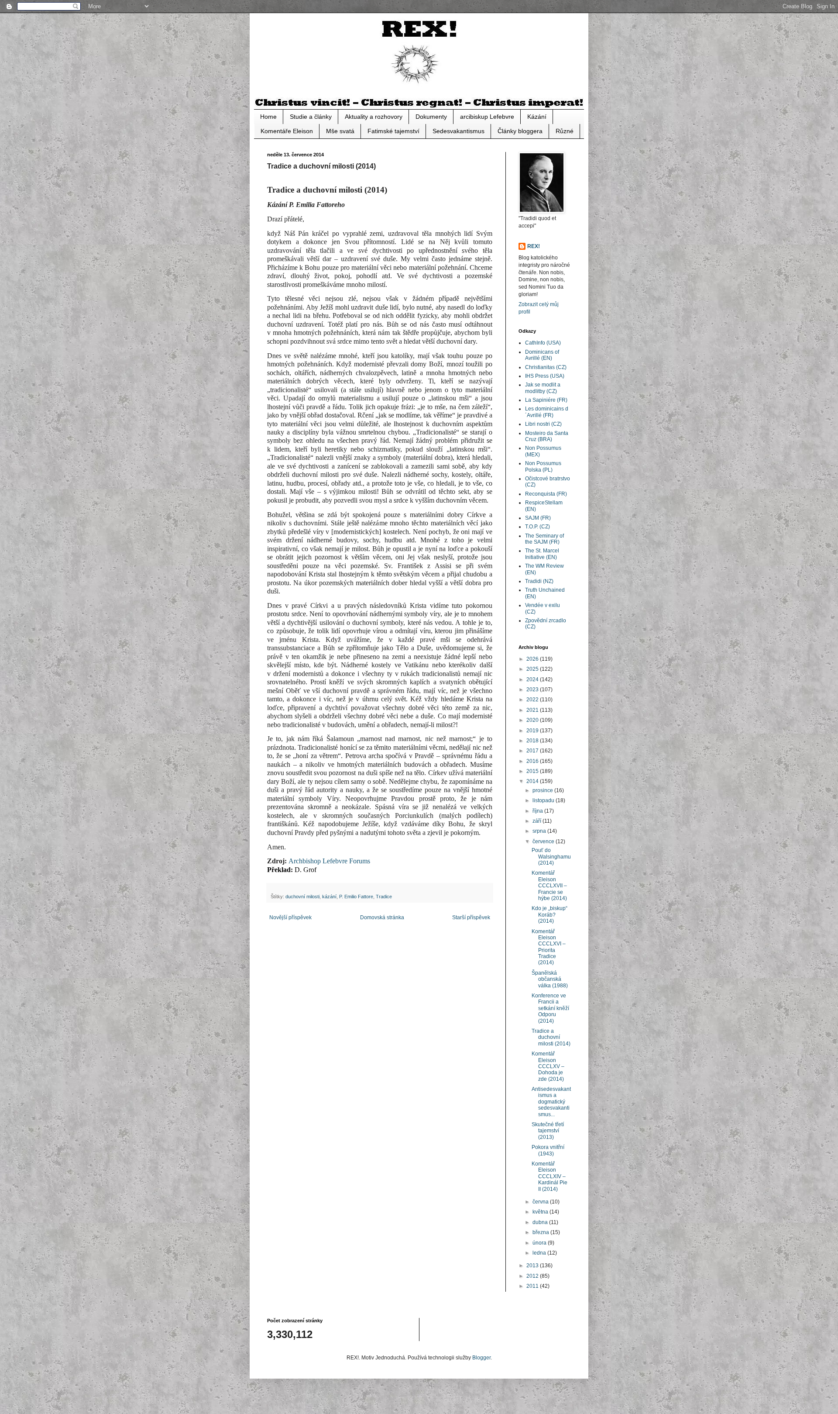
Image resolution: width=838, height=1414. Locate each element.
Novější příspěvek (290, 917)
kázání (329, 896)
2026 (533, 659)
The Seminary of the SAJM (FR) (544, 539)
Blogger (481, 1358)
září (537, 821)
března (541, 1232)
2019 (533, 731)
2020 (533, 720)
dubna (540, 1222)
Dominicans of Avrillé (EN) (542, 355)
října (538, 811)
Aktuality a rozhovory (373, 116)
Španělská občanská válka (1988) (550, 979)
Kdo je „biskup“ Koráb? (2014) (549, 914)
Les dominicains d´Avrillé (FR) (546, 412)
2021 (533, 710)
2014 (533, 781)
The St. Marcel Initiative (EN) (542, 554)
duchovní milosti (302, 896)
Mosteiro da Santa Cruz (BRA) (546, 436)
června (541, 1202)
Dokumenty (431, 116)
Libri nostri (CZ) (543, 424)
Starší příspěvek (471, 917)
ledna (539, 1253)
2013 (533, 1265)
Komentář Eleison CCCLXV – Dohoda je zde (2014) (548, 1066)
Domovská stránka (382, 917)
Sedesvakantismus (458, 131)
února (540, 1243)
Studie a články (311, 116)
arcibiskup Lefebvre (487, 116)
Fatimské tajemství (393, 131)
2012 (533, 1276)
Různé (565, 131)
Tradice (384, 896)
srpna (539, 831)
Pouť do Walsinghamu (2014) (551, 856)
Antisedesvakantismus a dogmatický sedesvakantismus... (551, 1101)
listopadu (544, 800)
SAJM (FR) (538, 518)
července (544, 841)
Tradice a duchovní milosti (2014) (551, 1037)
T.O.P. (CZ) (537, 527)
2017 (533, 751)
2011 (533, 1286)
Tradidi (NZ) (539, 581)
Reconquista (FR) (546, 494)
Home (268, 116)
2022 (533, 700)
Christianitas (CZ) (546, 367)
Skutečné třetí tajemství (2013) (548, 1130)
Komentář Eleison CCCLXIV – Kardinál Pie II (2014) (549, 1176)
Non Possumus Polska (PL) (543, 466)
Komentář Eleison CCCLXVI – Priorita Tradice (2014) (549, 947)
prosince (543, 790)
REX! (533, 246)
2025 (533, 669)
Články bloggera (520, 131)
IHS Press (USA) (544, 376)
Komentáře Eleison (287, 131)
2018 (533, 741)
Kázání (536, 116)
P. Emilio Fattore (356, 896)
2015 (533, 771)
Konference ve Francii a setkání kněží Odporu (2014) (550, 1008)
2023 (533, 689)
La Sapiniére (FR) (546, 400)
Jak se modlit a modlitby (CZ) (542, 388)
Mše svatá (340, 131)
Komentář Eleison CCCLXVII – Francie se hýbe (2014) (549, 885)
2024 (533, 679)
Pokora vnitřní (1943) (548, 1150)
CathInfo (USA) (543, 343)
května (541, 1212)
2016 (533, 761)
